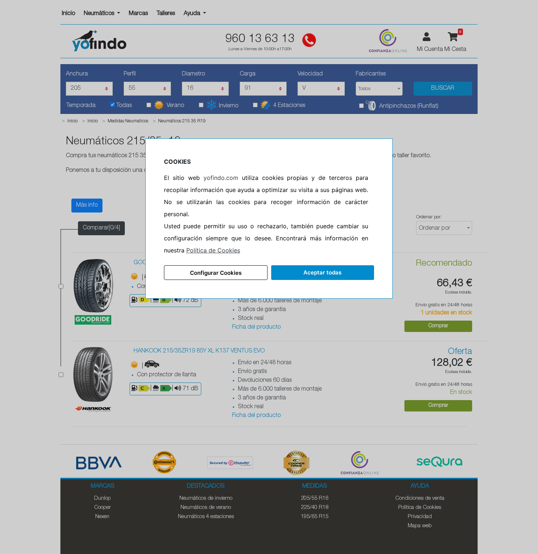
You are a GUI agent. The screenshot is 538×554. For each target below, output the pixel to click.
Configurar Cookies (216, 272)
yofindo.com (220, 177)
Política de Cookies (213, 250)
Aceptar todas (322, 272)
